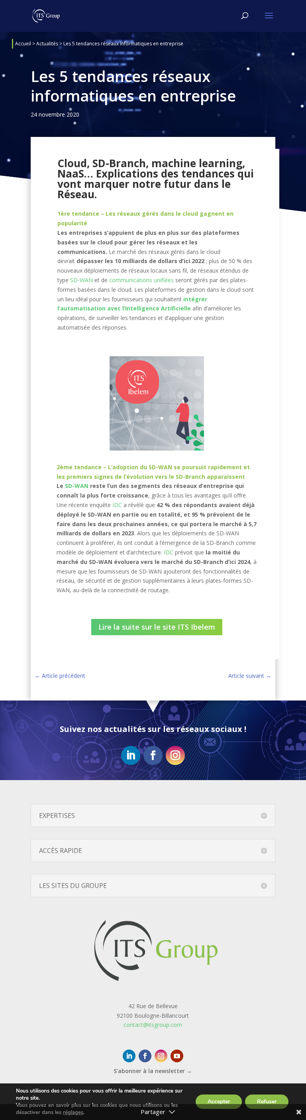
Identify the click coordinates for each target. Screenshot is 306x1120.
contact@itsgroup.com (153, 1024)
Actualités (47, 43)
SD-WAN (81, 280)
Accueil (23, 43)
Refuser (267, 1101)
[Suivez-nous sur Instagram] (175, 755)
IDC (117, 505)
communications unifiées (141, 280)
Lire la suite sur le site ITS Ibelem (156, 627)
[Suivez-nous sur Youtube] (177, 1056)
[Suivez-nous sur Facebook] (153, 755)
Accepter (219, 1101)
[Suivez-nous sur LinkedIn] (130, 755)
